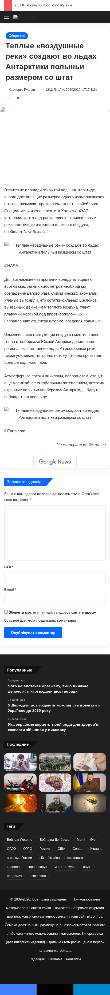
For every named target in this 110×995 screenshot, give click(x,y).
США (61, 849)
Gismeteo (97, 444)
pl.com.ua (94, 916)
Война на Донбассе (54, 840)
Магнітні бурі (86, 840)
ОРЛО (27, 849)
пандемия (14, 876)
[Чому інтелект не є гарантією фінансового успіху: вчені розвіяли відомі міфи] (89, 803)
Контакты (73, 959)
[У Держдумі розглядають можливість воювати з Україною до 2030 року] (55, 762)
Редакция (37, 959)
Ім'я (8, 567)
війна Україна (50, 858)
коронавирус (37, 867)
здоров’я (13, 867)
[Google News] (55, 462)
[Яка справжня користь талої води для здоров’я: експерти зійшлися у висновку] (89, 762)
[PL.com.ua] (23, 17)
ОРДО (11, 849)
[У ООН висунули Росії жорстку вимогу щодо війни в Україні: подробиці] (20, 782)
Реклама (55, 959)
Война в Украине (19, 840)
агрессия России (19, 858)
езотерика (75, 858)
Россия (45, 849)
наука (87, 867)
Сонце (77, 849)
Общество (17, 36)
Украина (96, 849)
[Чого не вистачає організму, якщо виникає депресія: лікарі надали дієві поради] (20, 762)
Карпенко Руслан (22, 90)
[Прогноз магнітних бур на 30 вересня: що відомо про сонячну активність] (20, 803)
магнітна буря (65, 867)
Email (10, 590)
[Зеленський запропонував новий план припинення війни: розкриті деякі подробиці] (89, 782)
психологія (38, 876)
